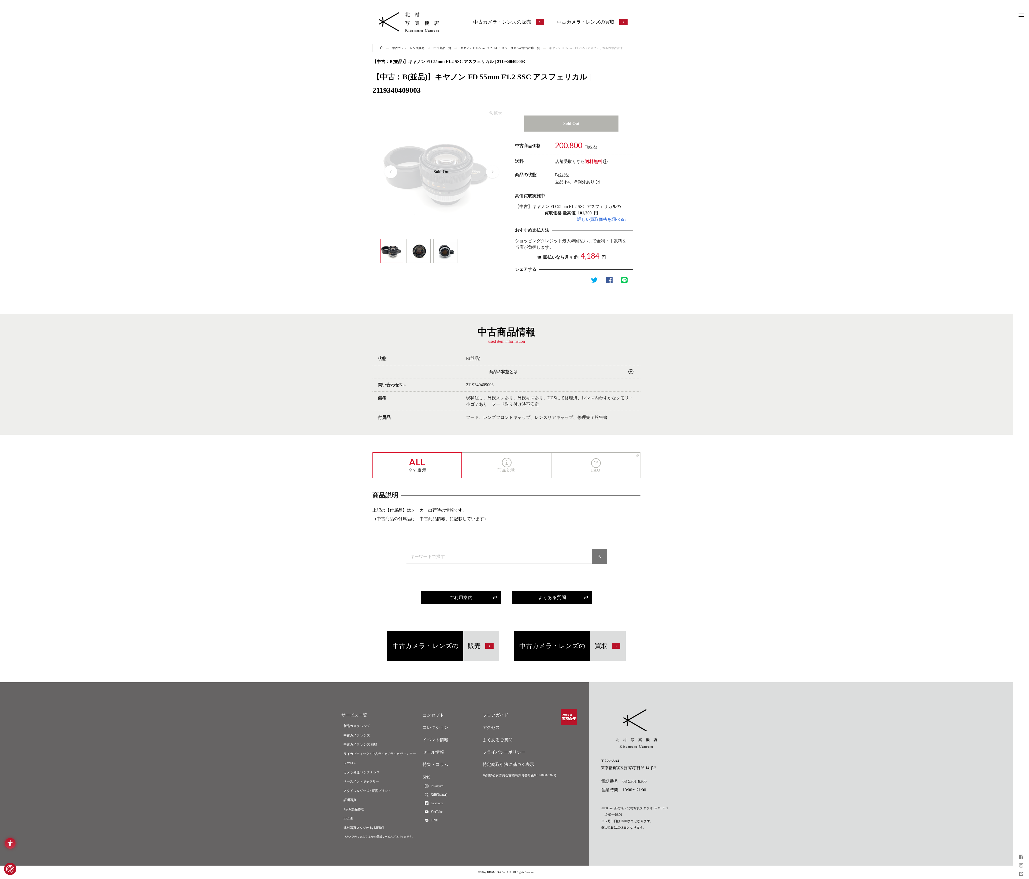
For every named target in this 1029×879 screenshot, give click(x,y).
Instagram (437, 786)
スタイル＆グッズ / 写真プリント (367, 791)
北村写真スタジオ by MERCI (364, 828)
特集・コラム (435, 764)
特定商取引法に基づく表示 (508, 764)
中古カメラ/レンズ (357, 735)
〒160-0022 (625, 764)
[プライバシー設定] (10, 869)
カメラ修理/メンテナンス (362, 772)
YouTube (436, 812)
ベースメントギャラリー (361, 781)
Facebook (437, 803)
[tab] (417, 465)
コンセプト (433, 715)
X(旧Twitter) (439, 794)
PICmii (348, 818)
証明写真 (350, 800)
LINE (434, 820)
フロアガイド (495, 715)
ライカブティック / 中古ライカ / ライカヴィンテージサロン (380, 758)
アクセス (491, 727)
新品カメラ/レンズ (357, 726)
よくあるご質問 (498, 740)
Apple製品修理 (354, 809)
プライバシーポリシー (504, 752)
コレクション (435, 727)
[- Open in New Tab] (1021, 857)
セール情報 (433, 752)
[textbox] (499, 556)
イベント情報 (435, 740)
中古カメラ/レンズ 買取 (360, 744)
